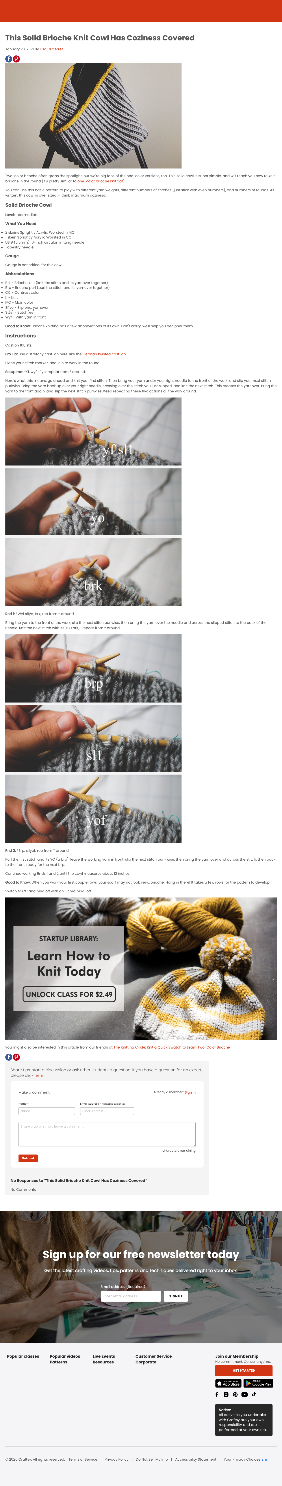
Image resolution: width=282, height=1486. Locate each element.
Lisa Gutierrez (51, 49)
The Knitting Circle (129, 1047)
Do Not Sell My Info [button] (152, 1459)
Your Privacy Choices (242, 1459)
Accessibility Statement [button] (195, 1459)
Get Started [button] (244, 1370)
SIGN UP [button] (176, 1296)
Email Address (102, 1104)
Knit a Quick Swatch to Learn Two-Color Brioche (188, 1047)
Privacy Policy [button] (116, 1459)
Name (23, 1104)
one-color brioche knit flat (100, 181)
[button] (8, 58)
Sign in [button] (190, 1092)
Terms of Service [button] (83, 1459)
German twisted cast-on (104, 354)
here (39, 1075)
